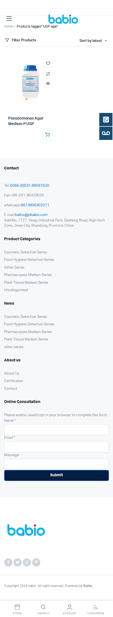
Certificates (13, 381)
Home (8, 26)
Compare (48, 73)
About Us (11, 373)
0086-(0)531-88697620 (29, 186)
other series (14, 347)
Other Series (14, 267)
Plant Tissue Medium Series (26, 283)
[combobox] (93, 41)
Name (10, 421)
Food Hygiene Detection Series (29, 260)
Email (9, 438)
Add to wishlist (48, 63)
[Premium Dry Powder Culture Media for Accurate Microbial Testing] (64, 18)
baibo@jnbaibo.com (31, 215)
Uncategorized (16, 290)
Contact (10, 389)
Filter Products (24, 40)
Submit (56, 475)
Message (11, 455)
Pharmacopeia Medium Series (28, 275)
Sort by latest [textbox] (91, 41)
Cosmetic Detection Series (25, 252)
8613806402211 (35, 205)
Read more (47, 135)
